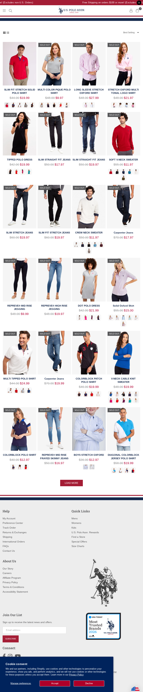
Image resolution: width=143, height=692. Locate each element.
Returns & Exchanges (15, 532)
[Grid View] (4, 32)
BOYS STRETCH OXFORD (89, 454)
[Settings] (131, 10)
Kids (74, 527)
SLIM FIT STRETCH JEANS (54, 232)
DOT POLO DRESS (89, 305)
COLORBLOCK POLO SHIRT (19, 454)
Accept (54, 683)
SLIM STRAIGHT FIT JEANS (54, 159)
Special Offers (79, 541)
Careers (7, 573)
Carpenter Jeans (123, 232)
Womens (76, 523)
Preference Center (13, 523)
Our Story (8, 568)
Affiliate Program (12, 577)
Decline (89, 683)
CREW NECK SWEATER (89, 232)
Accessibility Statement (15, 591)
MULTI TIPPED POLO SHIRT (19, 378)
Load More (71, 483)
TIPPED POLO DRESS (19, 159)
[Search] (10, 10)
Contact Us (9, 550)
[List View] (8, 32)
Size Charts (78, 546)
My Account (9, 518)
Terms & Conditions (13, 587)
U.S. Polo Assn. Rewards (85, 532)
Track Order (9, 527)
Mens (75, 518)
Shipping (7, 536)
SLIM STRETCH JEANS (19, 232)
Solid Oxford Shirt (123, 305)
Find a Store (78, 536)
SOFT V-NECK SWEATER (123, 159)
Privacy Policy (76, 674)
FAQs (6, 546)
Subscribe (10, 639)
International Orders (14, 541)
